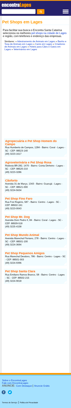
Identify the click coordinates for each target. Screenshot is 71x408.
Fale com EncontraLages (15, 383)
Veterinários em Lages (25, 49)
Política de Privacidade (29, 403)
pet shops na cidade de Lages (49, 33)
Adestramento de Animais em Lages (36, 41)
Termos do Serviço (9, 403)
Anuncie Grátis (42, 385)
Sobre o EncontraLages (14, 380)
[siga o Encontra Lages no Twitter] (10, 393)
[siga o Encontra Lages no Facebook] (4, 393)
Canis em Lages (43, 44)
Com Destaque (24, 385)
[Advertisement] (35, 94)
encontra (16, 5)
